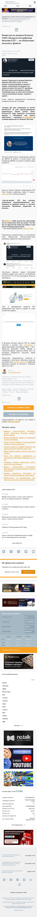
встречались (28, 345)
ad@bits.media (31, 871)
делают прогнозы (20, 362)
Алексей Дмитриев (14, 372)
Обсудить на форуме (18, 414)
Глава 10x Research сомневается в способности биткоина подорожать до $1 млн (19, 458)
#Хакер (4, 390)
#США (16, 389)
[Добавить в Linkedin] (16, 29)
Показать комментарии (18, 408)
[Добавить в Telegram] (12, 29)
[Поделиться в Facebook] (3, 29)
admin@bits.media (30, 855)
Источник (7, 402)
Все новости (17, 543)
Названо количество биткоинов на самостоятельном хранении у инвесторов (19, 474)
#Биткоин (30, 389)
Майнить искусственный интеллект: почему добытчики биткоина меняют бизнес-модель (19, 433)
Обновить (17, 725)
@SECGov (8, 221)
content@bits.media (30, 863)
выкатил (5, 194)
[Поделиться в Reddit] (25, 29)
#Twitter (12, 392)
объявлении (28, 117)
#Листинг (16, 390)
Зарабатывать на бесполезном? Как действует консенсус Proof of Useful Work (19, 479)
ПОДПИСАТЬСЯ (28, 572)
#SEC (9, 390)
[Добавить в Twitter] (7, 29)
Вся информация (17, 825)
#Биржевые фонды (22, 392)
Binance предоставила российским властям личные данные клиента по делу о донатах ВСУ (19, 469)
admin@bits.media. (20, 903)
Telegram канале (13, 422)
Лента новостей (8, 489)
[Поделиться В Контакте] (20, 29)
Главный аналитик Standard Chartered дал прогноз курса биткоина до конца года (19, 448)
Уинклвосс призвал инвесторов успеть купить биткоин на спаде (19, 463)
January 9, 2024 (28, 228)
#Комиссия (22, 389)
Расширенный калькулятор (10, 650)
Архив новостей (18, 910)
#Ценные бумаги (7, 389)
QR (30, 907)
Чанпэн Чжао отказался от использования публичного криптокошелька (19, 443)
